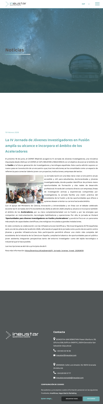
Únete (55, 225)
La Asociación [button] (54, 189)
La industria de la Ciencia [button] (54, 183)
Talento (55, 217)
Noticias (54, 196)
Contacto (55, 210)
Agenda (55, 203)
